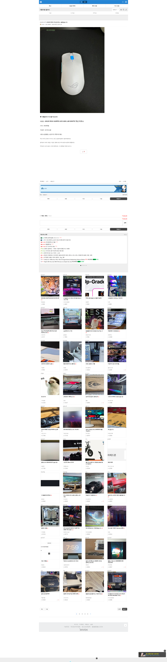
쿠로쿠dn (110, 565)
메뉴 (41, 194)
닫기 (165, 651)
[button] (80, 265)
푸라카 (87, 565)
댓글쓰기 (119, 198)
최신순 (50, 215)
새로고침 (125, 215)
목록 (48, 198)
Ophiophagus (89, 597)
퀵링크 (87, 624)
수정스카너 (43, 433)
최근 (42, 609)
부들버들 (43, 597)
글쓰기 (126, 10)
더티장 (87, 466)
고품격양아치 (66, 565)
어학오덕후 (110, 433)
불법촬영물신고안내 (97, 626)
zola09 (87, 302)
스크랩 (124, 181)
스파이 (42, 24)
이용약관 (66, 626)
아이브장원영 (66, 302)
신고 (47, 181)
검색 (119, 609)
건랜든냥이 (65, 466)
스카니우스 (65, 597)
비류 (109, 302)
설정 (91, 624)
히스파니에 (110, 400)
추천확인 (42, 181)
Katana (42, 565)
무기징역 (88, 433)
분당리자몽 (88, 335)
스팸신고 (52, 181)
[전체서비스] (126, 2)
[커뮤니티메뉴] (41, 2)
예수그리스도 (111, 466)
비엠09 (42, 466)
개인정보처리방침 (75, 626)
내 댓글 (72, 13)
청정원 (42, 499)
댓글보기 (119, 229)
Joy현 (64, 367)
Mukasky (43, 302)
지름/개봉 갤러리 (45, 9)
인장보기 (45, 194)
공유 (120, 181)
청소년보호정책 (86, 626)
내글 (50, 13)
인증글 (117, 13)
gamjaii (65, 335)
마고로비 (65, 499)
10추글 (94, 13)
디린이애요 (65, 433)
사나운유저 (88, 499)
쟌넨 (109, 532)
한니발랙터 (88, 367)
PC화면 (81, 624)
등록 (125, 222)
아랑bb (42, 367)
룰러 (87, 400)
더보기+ (125, 234)
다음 (101, 198)
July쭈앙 (110, 335)
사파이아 (43, 335)
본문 (66, 198)
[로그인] (123, 2)
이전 (83, 198)
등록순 (46, 215)
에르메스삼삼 (66, 532)
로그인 (76, 624)
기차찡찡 (43, 400)
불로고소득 (110, 367)
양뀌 (64, 400)
